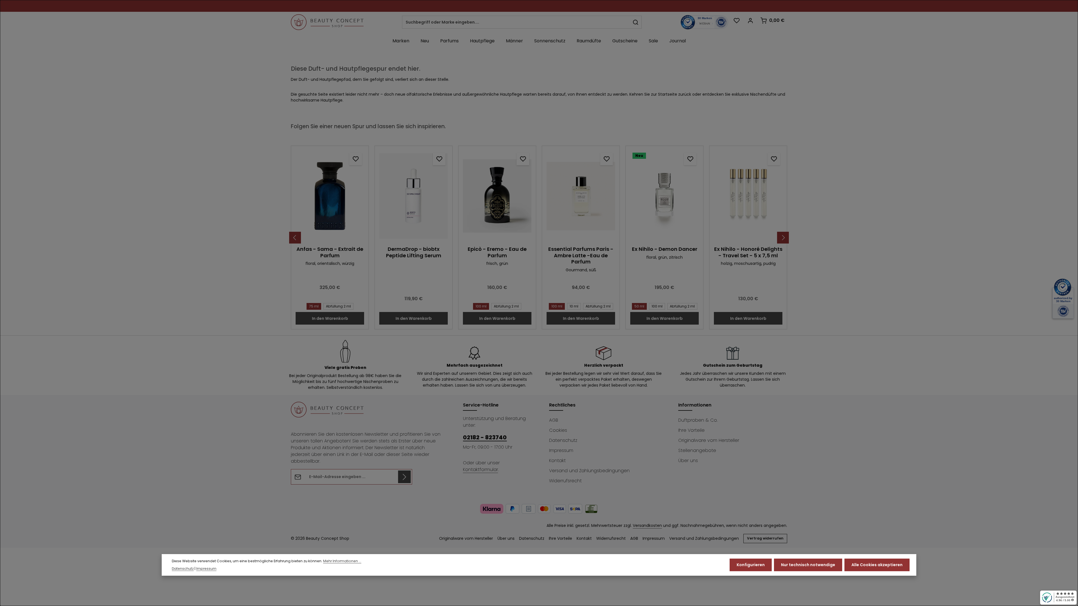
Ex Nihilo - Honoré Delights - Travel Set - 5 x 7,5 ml (748, 252)
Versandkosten (647, 525)
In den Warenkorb (330, 318)
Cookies (558, 430)
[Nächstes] (783, 238)
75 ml (314, 306)
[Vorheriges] (295, 238)
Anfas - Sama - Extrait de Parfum (329, 252)
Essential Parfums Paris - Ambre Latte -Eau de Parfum (580, 255)
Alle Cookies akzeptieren (877, 565)
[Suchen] (636, 22)
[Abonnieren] (404, 476)
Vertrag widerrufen (765, 538)
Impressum (561, 450)
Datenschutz (563, 440)
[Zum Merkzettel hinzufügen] (355, 159)
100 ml (481, 306)
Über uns (688, 460)
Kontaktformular (480, 469)
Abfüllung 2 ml (338, 306)
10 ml (574, 306)
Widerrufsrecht (565, 481)
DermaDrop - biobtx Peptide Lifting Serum (413, 252)
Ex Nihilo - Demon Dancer (664, 249)
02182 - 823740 (485, 437)
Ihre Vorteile (691, 430)
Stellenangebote (697, 450)
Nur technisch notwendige (808, 565)
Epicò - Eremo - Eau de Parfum (497, 252)
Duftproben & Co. (698, 420)
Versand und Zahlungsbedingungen (589, 470)
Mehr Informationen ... (342, 561)
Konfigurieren (751, 565)
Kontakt (557, 460)
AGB (553, 420)
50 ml (639, 306)
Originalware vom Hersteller (708, 440)
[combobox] (516, 22)
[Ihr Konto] (750, 20)
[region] (539, 237)
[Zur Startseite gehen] (327, 22)
